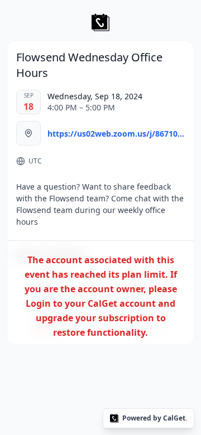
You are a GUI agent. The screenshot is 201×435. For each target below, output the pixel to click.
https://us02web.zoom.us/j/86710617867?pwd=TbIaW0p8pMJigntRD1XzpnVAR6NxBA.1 (116, 133)
